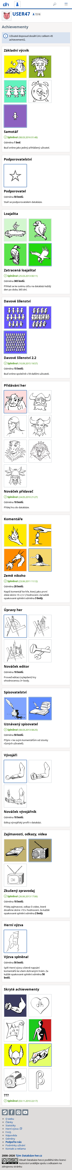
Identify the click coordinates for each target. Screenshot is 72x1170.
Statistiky (11, 1125)
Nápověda (11, 1135)
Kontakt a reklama (16, 1148)
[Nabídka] (66, 4)
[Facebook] (12, 1112)
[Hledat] (54, 4)
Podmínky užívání (15, 1145)
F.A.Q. (8, 1132)
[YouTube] (25, 1112)
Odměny (10, 1138)
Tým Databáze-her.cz (29, 1155)
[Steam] (5, 1112)
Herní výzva (12, 1128)
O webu (10, 1118)
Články (9, 1122)
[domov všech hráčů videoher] (5, 4)
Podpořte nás (13, 1142)
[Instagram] (18, 1112)
